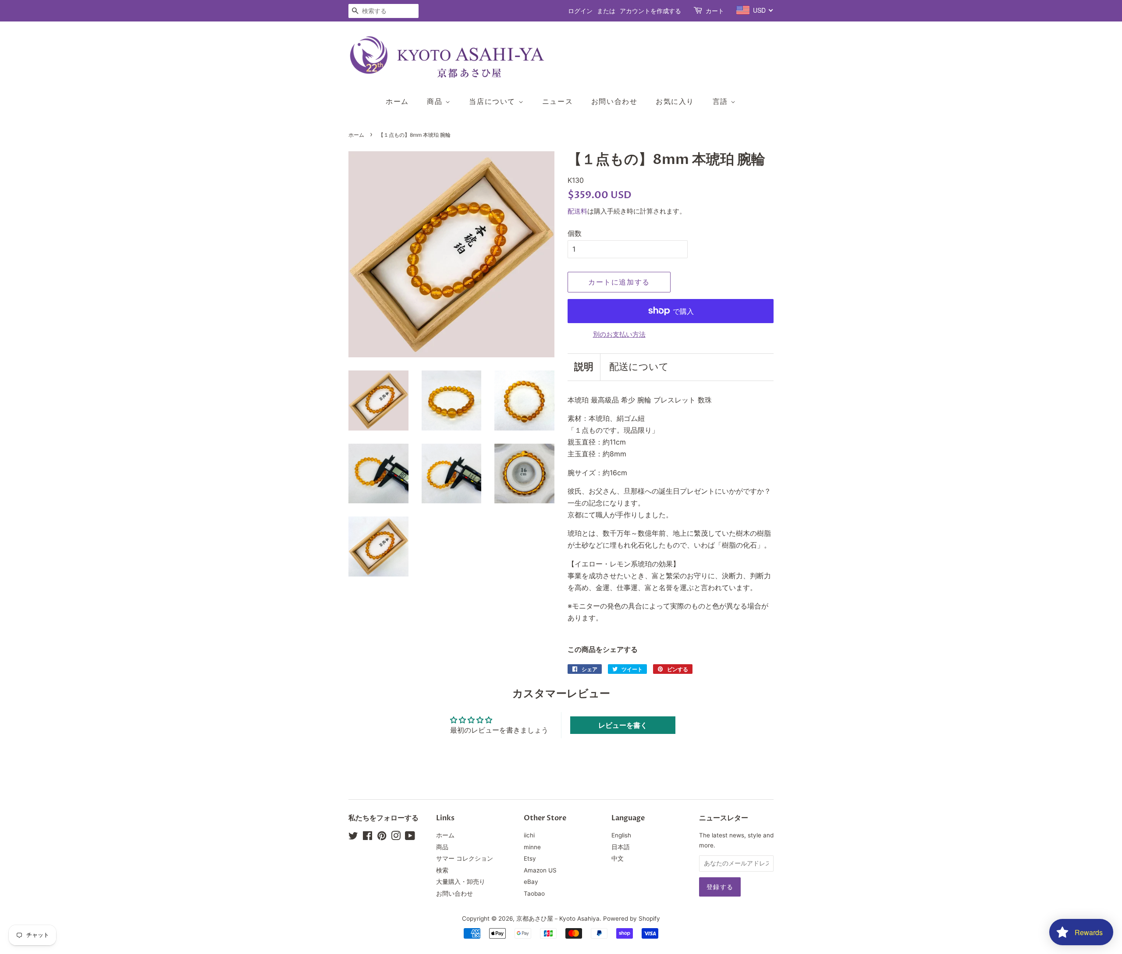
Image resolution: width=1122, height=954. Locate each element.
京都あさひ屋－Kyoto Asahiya (558, 918)
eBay (531, 881)
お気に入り (675, 101)
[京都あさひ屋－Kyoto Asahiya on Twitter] (353, 837)
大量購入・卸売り (460, 881)
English (621, 835)
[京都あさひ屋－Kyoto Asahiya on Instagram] (396, 837)
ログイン (580, 10)
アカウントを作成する (650, 10)
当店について (493, 101)
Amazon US (540, 870)
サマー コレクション (464, 858)
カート (715, 10)
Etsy (530, 858)
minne (532, 847)
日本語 (620, 847)
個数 (575, 233)
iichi (529, 835)
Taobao (534, 893)
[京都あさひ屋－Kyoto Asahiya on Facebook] (367, 837)
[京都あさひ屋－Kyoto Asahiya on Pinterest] (382, 837)
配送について (639, 367)
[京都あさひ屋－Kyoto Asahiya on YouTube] (410, 837)
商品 (436, 101)
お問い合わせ (614, 101)
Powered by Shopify (631, 918)
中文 (617, 858)
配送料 (577, 211)
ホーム (397, 101)
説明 (583, 367)
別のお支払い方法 (619, 334)
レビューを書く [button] (622, 725)
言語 (722, 101)
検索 (442, 870)
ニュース (557, 101)
